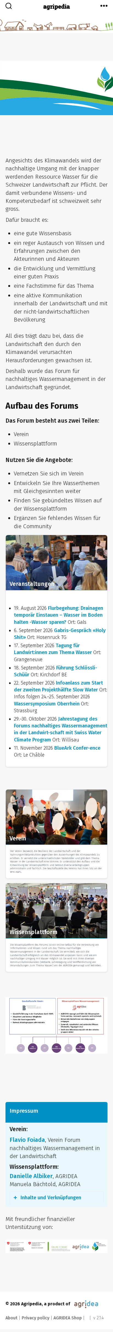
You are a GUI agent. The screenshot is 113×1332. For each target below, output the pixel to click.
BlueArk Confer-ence (77, 748)
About (11, 1317)
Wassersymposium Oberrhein (47, 704)
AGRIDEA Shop (67, 1317)
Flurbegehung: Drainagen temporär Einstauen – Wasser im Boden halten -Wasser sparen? (58, 615)
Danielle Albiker (31, 1176)
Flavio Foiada (27, 1139)
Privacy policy (35, 1317)
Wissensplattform (33, 932)
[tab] (56, 1197)
